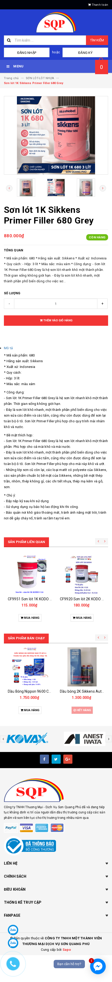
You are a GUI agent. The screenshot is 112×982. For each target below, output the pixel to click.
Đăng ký (85, 53)
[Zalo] (13, 930)
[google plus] (67, 759)
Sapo (67, 950)
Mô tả (8, 348)
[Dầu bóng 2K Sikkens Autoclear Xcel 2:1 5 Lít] (82, 666)
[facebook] (44, 759)
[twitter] (56, 759)
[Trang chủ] (56, 22)
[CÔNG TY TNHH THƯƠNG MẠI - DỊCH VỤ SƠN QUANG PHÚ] (56, 790)
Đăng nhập (26, 53)
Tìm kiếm (97, 40)
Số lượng (12, 293)
